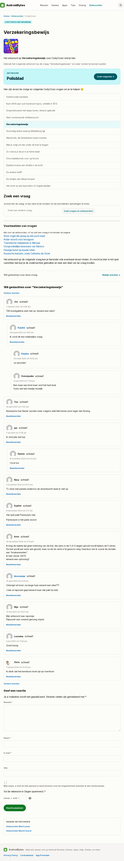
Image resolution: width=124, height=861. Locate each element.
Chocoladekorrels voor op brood (22, 158)
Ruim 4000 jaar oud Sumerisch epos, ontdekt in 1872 (31, 104)
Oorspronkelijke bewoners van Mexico (24, 246)
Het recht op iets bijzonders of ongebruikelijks (28, 186)
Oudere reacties (11, 293)
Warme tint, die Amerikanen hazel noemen (26, 138)
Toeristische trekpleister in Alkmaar (22, 243)
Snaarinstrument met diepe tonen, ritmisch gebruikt (30, 110)
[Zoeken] (120, 5)
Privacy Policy (11, 855)
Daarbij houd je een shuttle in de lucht (24, 165)
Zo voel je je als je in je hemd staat (23, 151)
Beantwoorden (13, 316)
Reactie (8, 702)
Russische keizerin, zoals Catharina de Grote (27, 253)
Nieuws (44, 5)
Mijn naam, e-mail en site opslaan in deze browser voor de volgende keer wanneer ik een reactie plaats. (54, 786)
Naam (7, 738)
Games (55, 5)
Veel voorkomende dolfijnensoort (22, 117)
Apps (64, 5)
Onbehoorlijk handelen (17, 97)
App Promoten (42, 855)
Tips (73, 5)
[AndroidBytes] (2, 5)
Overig (82, 5)
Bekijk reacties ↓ (111, 275)
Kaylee (21, 328)
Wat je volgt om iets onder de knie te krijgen (27, 145)
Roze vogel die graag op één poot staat (24, 236)
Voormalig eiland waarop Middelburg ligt (25, 131)
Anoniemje (19, 576)
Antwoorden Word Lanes (18, 826)
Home (6, 16)
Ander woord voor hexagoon (19, 239)
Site (5, 768)
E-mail (7, 753)
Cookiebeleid (26, 855)
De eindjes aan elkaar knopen (20, 179)
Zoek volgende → (105, 76)
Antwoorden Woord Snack (18, 831)
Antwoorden (95, 5)
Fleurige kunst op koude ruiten (19, 250)
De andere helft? (14, 172)
